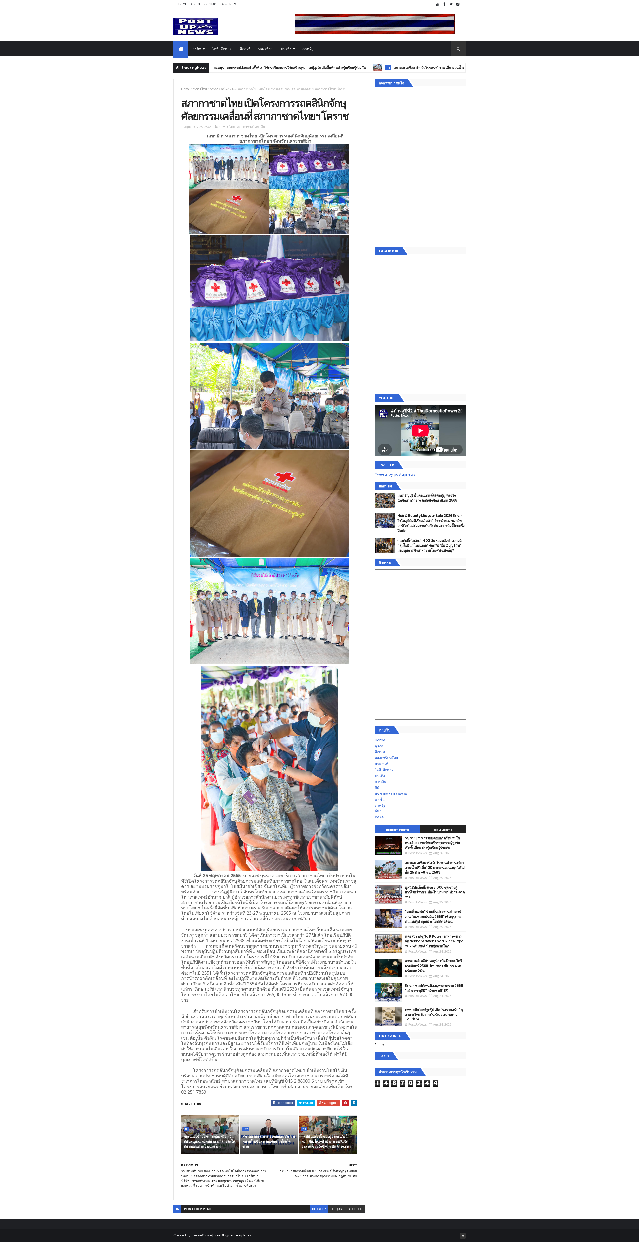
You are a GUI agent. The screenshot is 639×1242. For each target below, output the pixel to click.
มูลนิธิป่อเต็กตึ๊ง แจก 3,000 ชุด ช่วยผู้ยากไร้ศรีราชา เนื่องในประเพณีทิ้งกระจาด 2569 (435, 892)
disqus (336, 1209)
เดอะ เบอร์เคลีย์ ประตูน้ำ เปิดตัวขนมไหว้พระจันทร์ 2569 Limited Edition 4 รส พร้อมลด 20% (433, 965)
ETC (381, 1045)
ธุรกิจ (196, 48)
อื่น (234, 89)
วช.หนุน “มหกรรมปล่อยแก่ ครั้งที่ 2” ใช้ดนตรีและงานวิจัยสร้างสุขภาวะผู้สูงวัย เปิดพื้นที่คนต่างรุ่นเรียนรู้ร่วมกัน (215, 67)
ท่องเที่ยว (265, 48)
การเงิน (380, 781)
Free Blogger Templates (232, 1235)
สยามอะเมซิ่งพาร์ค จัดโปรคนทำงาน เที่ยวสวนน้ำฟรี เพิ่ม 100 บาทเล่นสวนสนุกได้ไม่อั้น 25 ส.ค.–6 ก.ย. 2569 (397, 67)
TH (314, 68)
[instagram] (458, 4)
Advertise (230, 4)
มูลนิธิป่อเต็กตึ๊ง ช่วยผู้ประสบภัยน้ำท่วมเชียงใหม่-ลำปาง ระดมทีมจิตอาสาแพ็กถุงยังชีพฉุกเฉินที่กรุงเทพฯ (326, 1141)
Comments (443, 830)
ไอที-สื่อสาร (222, 48)
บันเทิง (286, 48)
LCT (246, 1129)
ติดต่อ (379, 817)
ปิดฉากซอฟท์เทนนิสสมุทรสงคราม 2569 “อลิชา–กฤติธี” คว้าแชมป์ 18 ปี (434, 988)
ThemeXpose (201, 1235)
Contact (211, 4)
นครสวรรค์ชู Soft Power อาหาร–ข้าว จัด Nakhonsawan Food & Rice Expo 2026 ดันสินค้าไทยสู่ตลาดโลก (434, 941)
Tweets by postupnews (395, 474)
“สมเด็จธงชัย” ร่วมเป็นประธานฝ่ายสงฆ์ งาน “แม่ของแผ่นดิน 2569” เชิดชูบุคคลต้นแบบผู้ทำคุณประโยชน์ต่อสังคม (433, 916)
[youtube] (437, 4)
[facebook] (444, 4)
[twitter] (451, 4)
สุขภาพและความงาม (391, 793)
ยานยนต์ (381, 763)
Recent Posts (397, 830)
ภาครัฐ (308, 48)
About (196, 4)
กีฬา (378, 787)
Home (182, 4)
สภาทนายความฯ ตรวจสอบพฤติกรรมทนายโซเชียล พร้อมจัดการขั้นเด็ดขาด (268, 1141)
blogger (319, 1209)
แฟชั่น (380, 799)
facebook (355, 1209)
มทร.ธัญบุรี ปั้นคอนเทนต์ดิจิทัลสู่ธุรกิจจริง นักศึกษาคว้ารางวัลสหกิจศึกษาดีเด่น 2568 (427, 498)
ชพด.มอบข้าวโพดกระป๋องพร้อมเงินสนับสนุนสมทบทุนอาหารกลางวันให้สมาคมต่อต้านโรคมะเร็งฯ (209, 1141)
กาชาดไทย (199, 89)
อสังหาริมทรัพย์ (386, 757)
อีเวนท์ (245, 48)
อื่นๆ (378, 811)
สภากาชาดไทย (219, 89)
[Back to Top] (463, 1236)
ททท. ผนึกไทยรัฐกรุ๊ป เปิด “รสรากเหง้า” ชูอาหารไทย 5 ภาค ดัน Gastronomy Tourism (434, 1014)
